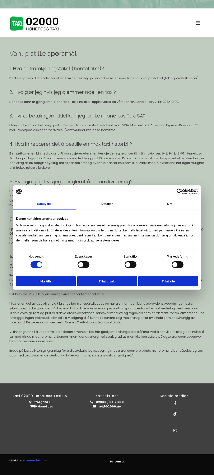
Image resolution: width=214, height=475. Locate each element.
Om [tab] (169, 204)
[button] (198, 23)
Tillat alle (168, 281)
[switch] (83, 264)
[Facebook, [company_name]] (175, 403)
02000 (101, 402)
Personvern (118, 461)
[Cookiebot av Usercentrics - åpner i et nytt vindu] (179, 192)
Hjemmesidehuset (36, 460)
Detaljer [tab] (107, 204)
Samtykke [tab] (44, 204)
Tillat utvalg (107, 281)
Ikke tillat (45, 281)
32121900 (117, 402)
